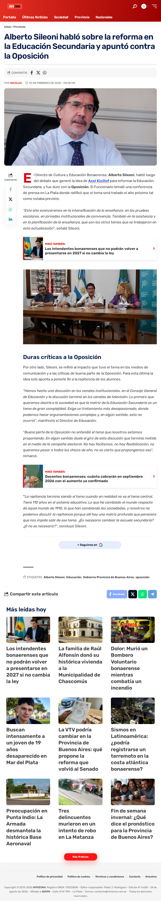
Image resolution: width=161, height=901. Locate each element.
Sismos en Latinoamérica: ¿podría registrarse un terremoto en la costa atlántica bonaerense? (130, 749)
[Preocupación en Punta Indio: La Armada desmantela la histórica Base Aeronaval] (28, 792)
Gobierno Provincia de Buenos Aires (108, 577)
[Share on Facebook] (32, 72)
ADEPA (46, 891)
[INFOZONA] (14, 6)
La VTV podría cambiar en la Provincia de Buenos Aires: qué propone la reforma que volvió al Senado (80, 749)
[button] (135, 6)
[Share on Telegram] (152, 594)
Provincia (19, 26)
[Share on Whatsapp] (45, 72)
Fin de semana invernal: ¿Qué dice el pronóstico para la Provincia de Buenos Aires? (133, 824)
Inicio (7, 26)
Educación (73, 577)
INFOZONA (39, 887)
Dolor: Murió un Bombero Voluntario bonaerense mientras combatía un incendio (129, 668)
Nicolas (16, 82)
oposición (142, 577)
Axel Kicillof (98, 181)
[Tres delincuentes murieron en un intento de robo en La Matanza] (80, 792)
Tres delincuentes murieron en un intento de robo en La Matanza (77, 824)
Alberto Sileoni (54, 577)
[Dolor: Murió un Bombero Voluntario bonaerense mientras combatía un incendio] (133, 630)
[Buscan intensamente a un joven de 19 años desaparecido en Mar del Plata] (28, 711)
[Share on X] (38, 72)
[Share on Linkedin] (10, 219)
